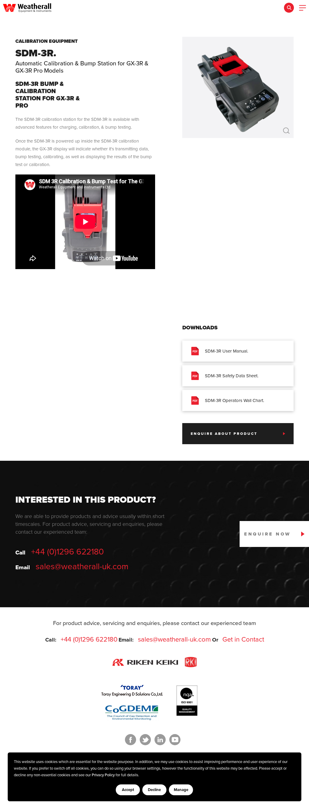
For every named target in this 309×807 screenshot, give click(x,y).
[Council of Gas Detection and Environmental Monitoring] (132, 713)
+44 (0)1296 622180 (67, 552)
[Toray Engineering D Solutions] (132, 690)
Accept (128, 789)
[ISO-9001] (187, 714)
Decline (154, 789)
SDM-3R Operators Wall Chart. (234, 400)
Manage (181, 789)
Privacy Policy (103, 775)
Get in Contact (243, 639)
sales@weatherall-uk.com (82, 566)
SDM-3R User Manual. (226, 351)
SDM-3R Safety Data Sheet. (231, 375)
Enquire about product (224, 434)
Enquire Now (267, 534)
